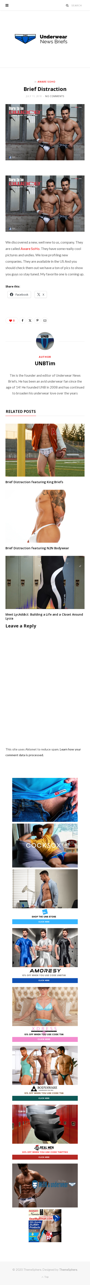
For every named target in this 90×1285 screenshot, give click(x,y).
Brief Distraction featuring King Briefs (34, 482)
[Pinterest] (37, 320)
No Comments (54, 96)
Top (46, 1276)
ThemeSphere (68, 1269)
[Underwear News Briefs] (45, 39)
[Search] (67, 5)
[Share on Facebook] (22, 320)
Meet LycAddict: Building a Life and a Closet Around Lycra (44, 616)
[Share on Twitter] (30, 320)
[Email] (45, 320)
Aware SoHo (47, 81)
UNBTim (45, 363)
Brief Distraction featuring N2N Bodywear (37, 548)
